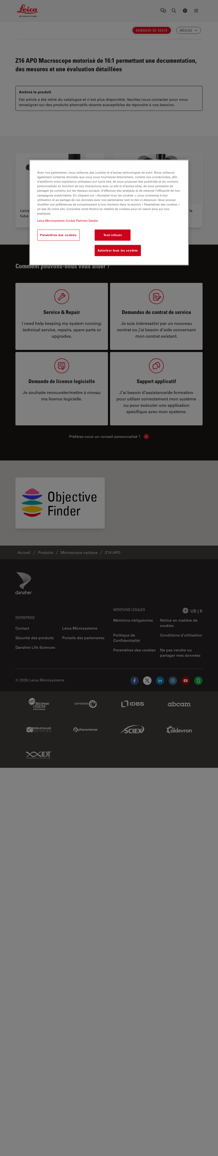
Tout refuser (112, 235)
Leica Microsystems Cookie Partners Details (67, 221)
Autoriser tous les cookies (118, 250)
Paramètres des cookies (58, 235)
